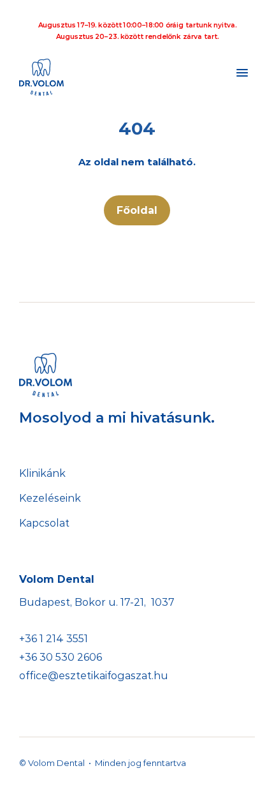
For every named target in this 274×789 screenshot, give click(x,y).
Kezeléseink (50, 498)
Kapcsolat (44, 523)
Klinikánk (42, 473)
